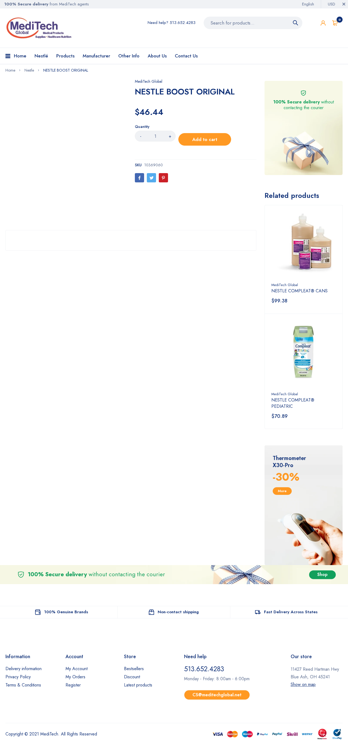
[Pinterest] (163, 177)
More (282, 490)
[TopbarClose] (344, 4)
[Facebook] (139, 177)
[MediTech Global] (39, 28)
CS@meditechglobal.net (216, 695)
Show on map (303, 684)
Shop (322, 574)
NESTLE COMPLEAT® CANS (299, 291)
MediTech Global (148, 81)
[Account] (323, 23)
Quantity (142, 126)
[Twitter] (151, 177)
